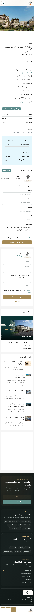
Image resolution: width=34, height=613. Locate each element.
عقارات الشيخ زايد (12, 525)
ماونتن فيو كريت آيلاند (17, 576)
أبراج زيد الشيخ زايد (17, 570)
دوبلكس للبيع (27, 551)
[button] (17, 18)
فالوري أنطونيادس (17, 579)
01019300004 (16, 179)
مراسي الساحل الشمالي (17, 573)
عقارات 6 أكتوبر (26, 528)
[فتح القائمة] (3, 3)
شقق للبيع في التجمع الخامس (11, 521)
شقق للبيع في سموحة (21, 101)
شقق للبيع (28, 547)
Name (30, 190)
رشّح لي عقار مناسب (17, 496)
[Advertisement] (17, 451)
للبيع (30, 43)
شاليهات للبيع (13, 547)
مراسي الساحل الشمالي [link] (23, 342)
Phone (30, 199)
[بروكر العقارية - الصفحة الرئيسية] (28, 592)
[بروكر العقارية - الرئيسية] (30, 3)
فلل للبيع (21, 547)
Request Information (17, 242)
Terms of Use (28, 238)
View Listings (6, 170)
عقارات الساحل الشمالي (15, 528)
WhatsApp (17, 301)
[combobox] (17, 219)
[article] (17, 334)
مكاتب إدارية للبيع (8, 551)
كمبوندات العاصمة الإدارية (24, 525)
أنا (31, 215)
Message (29, 224)
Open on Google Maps (12, 109)
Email (30, 207)
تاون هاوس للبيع (18, 551)
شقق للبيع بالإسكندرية (25, 521)
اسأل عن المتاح (17, 502)
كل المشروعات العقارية (17, 582)
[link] (17, 328)
